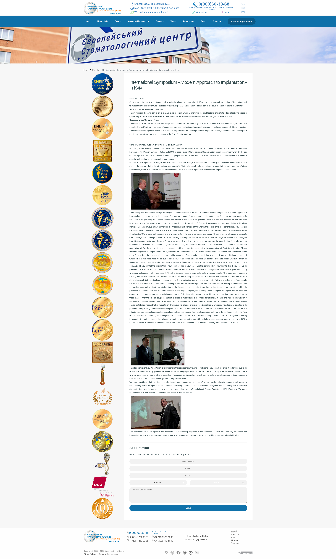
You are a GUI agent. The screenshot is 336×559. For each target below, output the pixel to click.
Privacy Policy (89, 554)
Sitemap (235, 543)
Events (118, 21)
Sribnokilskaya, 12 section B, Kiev (152, 4)
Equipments (188, 21)
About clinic (102, 21)
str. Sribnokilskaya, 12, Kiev (196, 536)
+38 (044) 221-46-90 (138, 537)
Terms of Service (106, 554)
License (234, 540)
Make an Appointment (241, 21)
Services (160, 21)
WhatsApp (201, 12)
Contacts (217, 21)
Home (87, 21)
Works (173, 21)
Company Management (138, 21)
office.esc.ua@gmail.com (195, 539)
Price (203, 21)
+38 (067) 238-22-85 (138, 541)
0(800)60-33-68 (214, 4)
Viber (227, 12)
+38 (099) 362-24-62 (163, 541)
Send (188, 508)
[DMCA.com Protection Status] (245, 552)
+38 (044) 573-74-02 (163, 537)
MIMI (234, 532)
